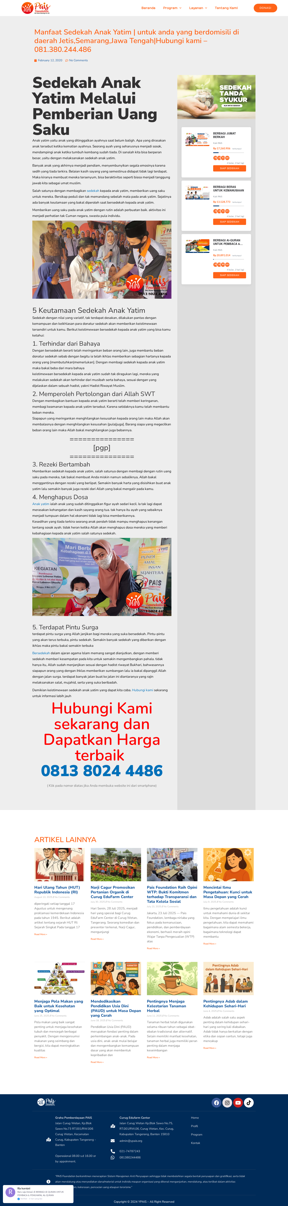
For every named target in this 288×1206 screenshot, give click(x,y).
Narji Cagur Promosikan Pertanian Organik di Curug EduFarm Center (113, 892)
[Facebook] (216, 1103)
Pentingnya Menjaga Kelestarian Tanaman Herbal (166, 1006)
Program (170, 8)
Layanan (196, 8)
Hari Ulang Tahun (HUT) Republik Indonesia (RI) (57, 890)
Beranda (148, 8)
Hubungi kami (142, 690)
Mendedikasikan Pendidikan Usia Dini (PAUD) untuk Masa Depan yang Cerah (116, 1008)
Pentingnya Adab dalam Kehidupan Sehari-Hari (225, 1004)
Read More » (40, 934)
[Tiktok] (249, 1103)
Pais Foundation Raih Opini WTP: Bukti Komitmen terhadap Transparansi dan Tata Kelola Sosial (172, 894)
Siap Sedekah (229, 168)
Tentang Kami (226, 8)
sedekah (93, 191)
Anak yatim (40, 504)
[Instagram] (227, 1103)
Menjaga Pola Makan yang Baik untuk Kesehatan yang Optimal (58, 1006)
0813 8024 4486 (102, 771)
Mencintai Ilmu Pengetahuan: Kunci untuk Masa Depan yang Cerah (227, 892)
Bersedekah (41, 653)
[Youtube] (238, 1103)
